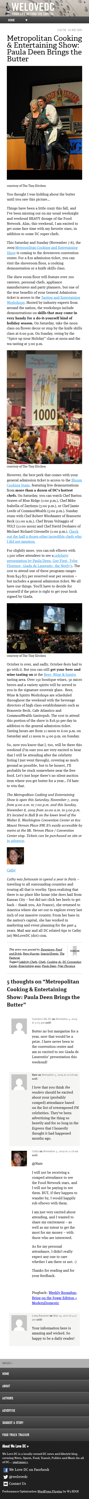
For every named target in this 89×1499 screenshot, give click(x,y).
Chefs (42, 962)
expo (38, 966)
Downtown (47, 949)
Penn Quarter (31, 953)
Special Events (49, 953)
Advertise (8, 1411)
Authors (7, 1398)
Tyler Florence (66, 966)
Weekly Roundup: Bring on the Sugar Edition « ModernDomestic (54, 1298)
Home (11, 20)
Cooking (52, 962)
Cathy (11, 870)
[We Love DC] (47, 9)
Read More (19, 1462)
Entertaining (25, 966)
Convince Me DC (41, 1019)
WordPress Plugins (49, 1491)
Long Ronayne (40, 1315)
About (6, 1386)
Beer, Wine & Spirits (60, 675)
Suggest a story (13, 1423)
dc (59, 962)
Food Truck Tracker (15, 1435)
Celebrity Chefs (27, 962)
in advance (15, 841)
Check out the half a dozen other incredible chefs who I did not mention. (44, 537)
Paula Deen (49, 966)
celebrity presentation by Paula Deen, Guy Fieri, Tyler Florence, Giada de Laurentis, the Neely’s (42, 561)
